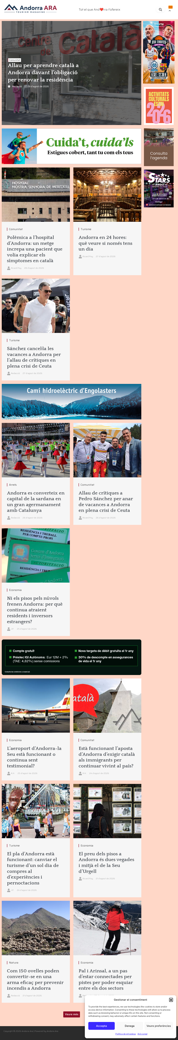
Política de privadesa (125, 1034)
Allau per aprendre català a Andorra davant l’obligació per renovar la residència (43, 72)
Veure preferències (159, 1026)
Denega (130, 1026)
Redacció (17, 86)
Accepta (101, 1026)
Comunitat (14, 60)
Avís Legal (142, 1034)
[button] (171, 1000)
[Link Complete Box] (36, 840)
